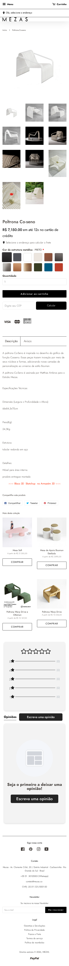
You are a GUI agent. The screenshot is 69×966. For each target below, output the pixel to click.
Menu (10, 4)
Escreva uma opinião (41, 717)
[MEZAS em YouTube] (46, 849)
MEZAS (46, 952)
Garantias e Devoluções (34, 925)
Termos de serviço (34, 938)
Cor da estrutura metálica (22, 250)
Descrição (11, 341)
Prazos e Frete (34, 934)
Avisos (27, 341)
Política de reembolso (34, 942)
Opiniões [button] (10, 717)
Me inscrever (56, 910)
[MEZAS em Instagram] (38, 849)
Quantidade (9, 276)
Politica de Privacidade (34, 930)
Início (5, 30)
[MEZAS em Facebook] (23, 849)
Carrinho (61, 4)
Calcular (51, 305)
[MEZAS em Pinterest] (30, 849)
